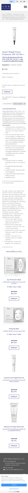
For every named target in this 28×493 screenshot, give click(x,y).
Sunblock (4, 99)
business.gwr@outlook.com (16, 469)
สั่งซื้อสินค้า (7, 92)
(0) (12, 1)
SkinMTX (9, 14)
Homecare (16, 14)
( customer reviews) (15, 65)
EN (24, 1)
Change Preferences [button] (14, 488)
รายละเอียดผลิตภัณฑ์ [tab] (7, 104)
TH (21, 1)
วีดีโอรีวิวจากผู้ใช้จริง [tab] (18, 104)
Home (3, 14)
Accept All (14, 485)
